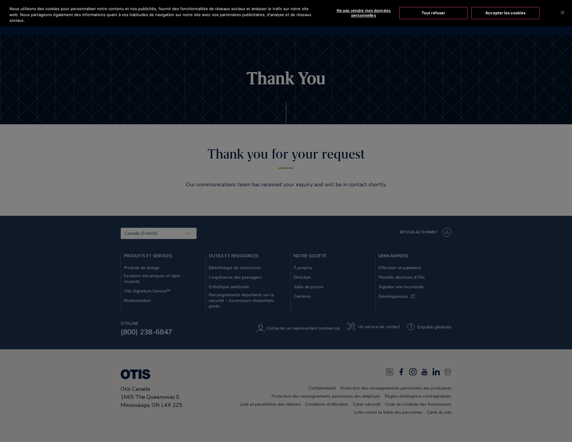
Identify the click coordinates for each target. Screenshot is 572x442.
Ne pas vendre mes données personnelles (364, 13)
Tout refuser (433, 12)
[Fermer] (562, 12)
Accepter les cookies (505, 12)
